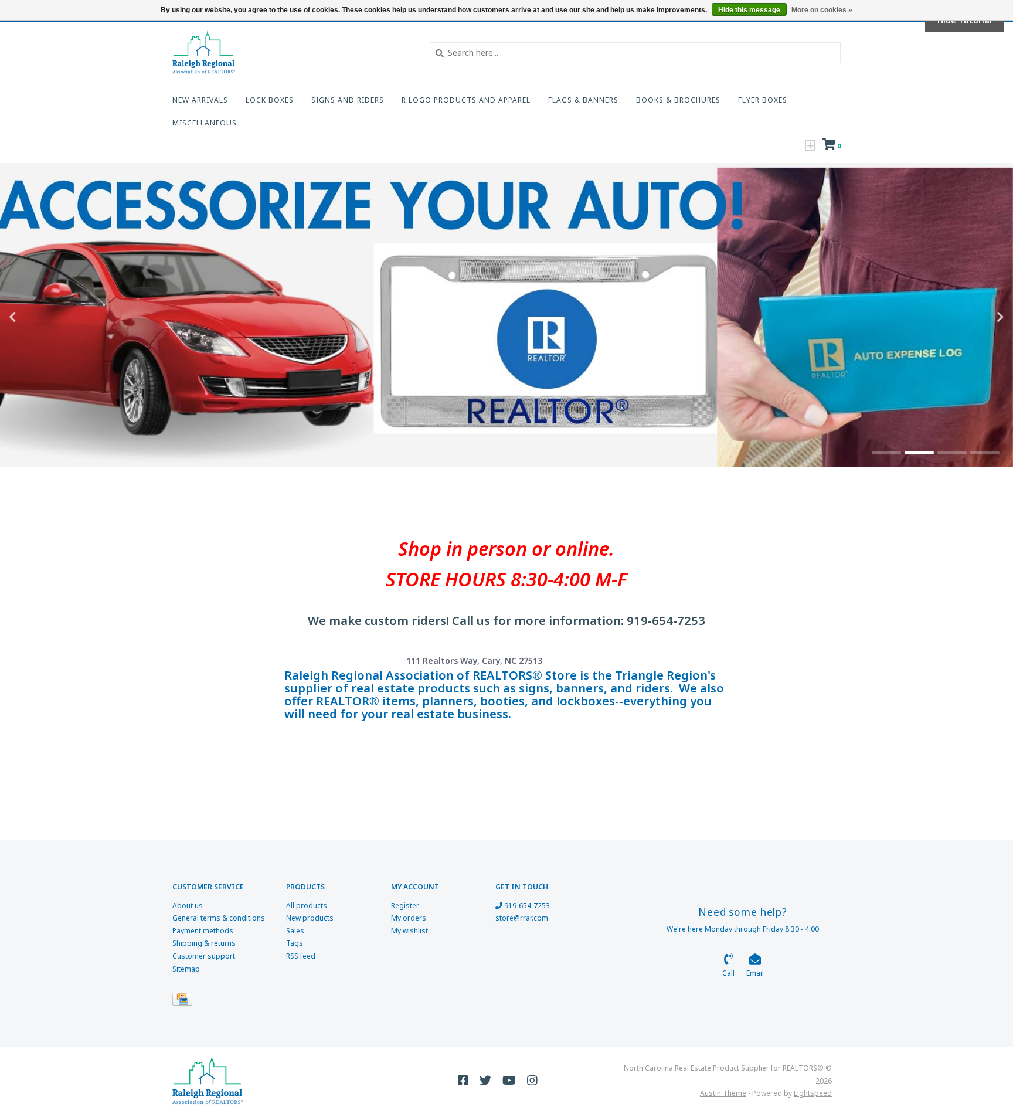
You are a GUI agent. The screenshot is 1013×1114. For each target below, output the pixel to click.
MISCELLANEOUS (204, 123)
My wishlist (409, 931)
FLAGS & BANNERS (583, 100)
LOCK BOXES (270, 100)
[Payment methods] (184, 1001)
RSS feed (300, 956)
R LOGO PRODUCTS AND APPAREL (466, 100)
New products (310, 918)
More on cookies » (821, 10)
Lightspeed (813, 1093)
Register (405, 906)
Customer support (203, 956)
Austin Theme (723, 1093)
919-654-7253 (526, 906)
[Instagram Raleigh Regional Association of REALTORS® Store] (532, 1080)
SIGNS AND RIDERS (347, 100)
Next (975, 317)
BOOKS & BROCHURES (678, 100)
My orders (408, 918)
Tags (294, 943)
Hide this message (749, 10)
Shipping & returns (204, 943)
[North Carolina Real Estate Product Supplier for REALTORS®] (292, 52)
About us (187, 906)
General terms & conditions (218, 918)
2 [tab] (919, 452)
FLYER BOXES (762, 100)
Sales (295, 931)
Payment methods (202, 931)
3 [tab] (952, 452)
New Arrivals (200, 100)
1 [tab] (886, 452)
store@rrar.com (521, 918)
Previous (38, 317)
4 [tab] (985, 452)
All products (306, 906)
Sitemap (186, 969)
